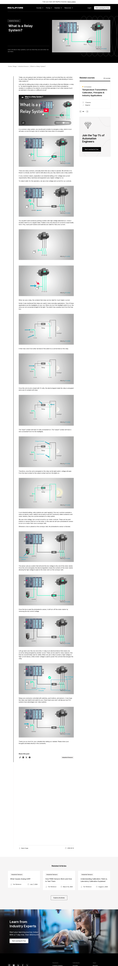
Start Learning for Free (102, 8)
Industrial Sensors (14, 21)
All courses (106, 78)
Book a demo (72, 2)
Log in (89, 8)
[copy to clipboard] (20, 757)
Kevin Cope (24, 848)
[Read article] (24, 879)
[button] (39, 8)
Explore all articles (59, 898)
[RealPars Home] (15, 8)
